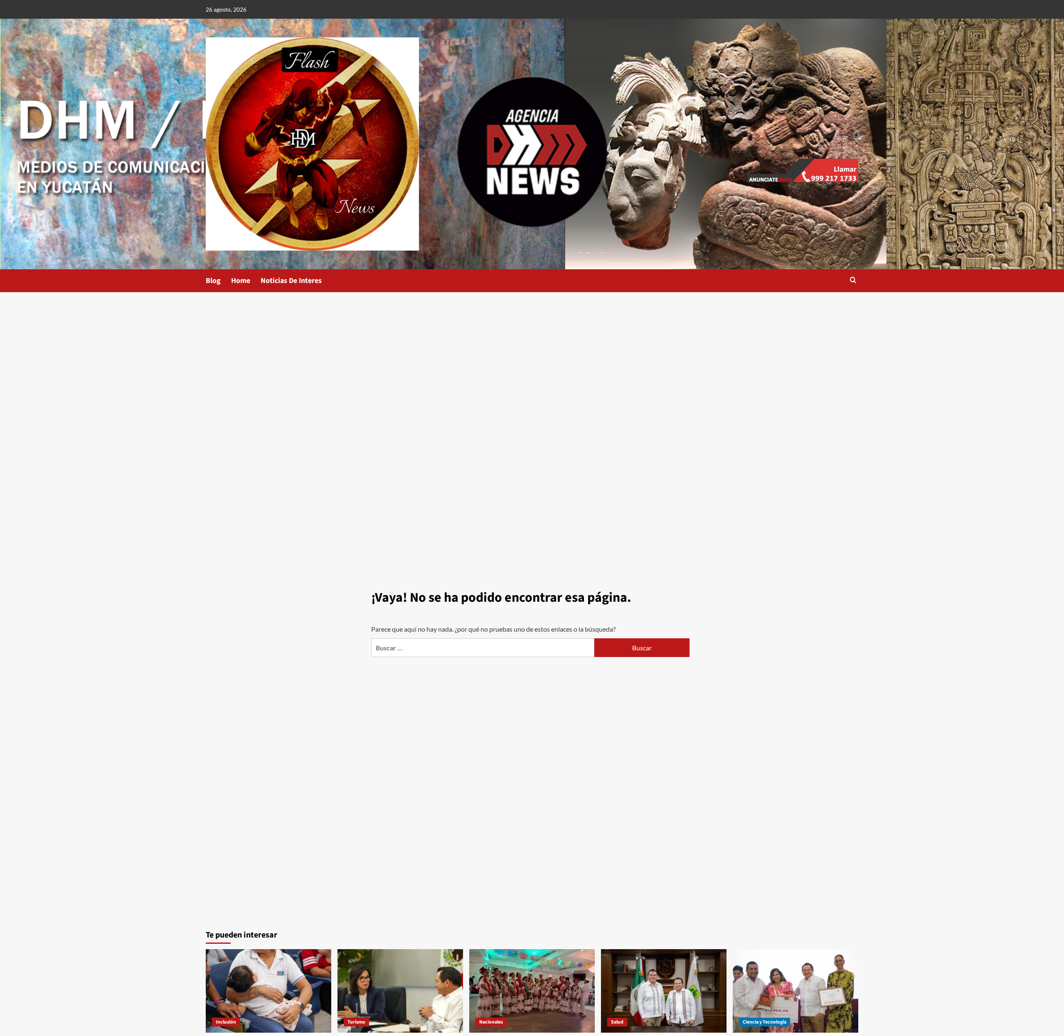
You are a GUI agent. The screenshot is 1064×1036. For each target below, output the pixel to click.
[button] (853, 280)
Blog (213, 281)
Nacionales (491, 1022)
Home (240, 281)
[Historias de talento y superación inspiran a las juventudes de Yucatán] (795, 991)
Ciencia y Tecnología (764, 1022)
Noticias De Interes (291, 281)
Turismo (356, 1022)
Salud (617, 1022)
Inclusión (226, 1022)
